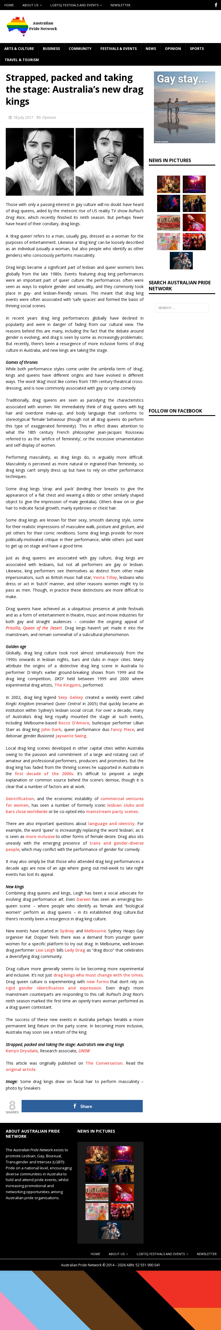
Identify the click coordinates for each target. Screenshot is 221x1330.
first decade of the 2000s (44, 773)
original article (20, 1069)
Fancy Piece (122, 729)
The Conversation (103, 1063)
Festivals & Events (118, 48)
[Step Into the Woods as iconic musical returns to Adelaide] (181, 260)
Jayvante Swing (71, 735)
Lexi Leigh (45, 950)
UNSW (84, 1050)
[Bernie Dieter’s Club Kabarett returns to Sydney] (194, 222)
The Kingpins (67, 685)
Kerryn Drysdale (22, 1050)
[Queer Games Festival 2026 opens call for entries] (168, 222)
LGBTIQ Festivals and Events (74, 5)
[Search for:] (182, 308)
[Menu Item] (216, 5)
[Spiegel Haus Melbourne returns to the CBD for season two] (194, 184)
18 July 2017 (23, 117)
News (151, 48)
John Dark (51, 729)
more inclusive (40, 836)
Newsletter (120, 5)
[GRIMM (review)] (168, 184)
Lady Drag (75, 950)
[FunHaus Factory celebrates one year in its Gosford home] (194, 241)
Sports (197, 48)
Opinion (173, 48)
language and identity (111, 823)
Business (51, 48)
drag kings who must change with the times (98, 975)
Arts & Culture (19, 48)
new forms (98, 981)
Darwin (84, 899)
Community (80, 48)
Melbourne (95, 931)
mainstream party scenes (112, 811)
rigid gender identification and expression (53, 988)
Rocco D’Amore (73, 723)
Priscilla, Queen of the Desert (34, 628)
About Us (30, 5)
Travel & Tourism (22, 59)
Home (9, 5)
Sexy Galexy (70, 697)
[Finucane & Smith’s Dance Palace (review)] (168, 203)
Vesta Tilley (105, 577)
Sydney (67, 931)
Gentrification (20, 798)
